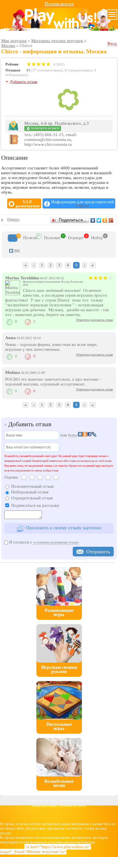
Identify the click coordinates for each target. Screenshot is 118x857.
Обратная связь (44, 805)
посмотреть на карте (44, 128)
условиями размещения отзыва (56, 542)
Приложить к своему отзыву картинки (63, 527)
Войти (72, 435)
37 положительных (47, 70)
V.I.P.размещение (28, 204)
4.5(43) (58, 64)
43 (28, 70)
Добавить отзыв (23, 82)
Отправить (98, 551)
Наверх (13, 219)
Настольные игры (59, 726)
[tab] (12, 238)
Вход (112, 43)
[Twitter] (99, 220)
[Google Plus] (111, 220)
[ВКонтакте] (93, 220)
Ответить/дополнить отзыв (94, 319)
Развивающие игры (59, 612)
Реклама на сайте (72, 805)
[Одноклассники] (105, 220)
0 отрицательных (79, 70)
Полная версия (59, 3)
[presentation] (12, 238)
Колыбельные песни (59, 783)
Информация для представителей (82, 204)
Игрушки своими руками (59, 669)
